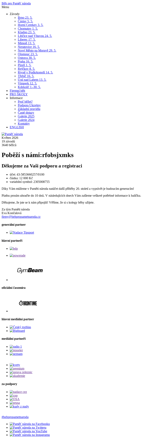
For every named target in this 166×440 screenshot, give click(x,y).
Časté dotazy (26, 112)
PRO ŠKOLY (19, 94)
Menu (5, 7)
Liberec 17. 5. (27, 39)
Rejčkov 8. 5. (26, 68)
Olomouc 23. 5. (28, 54)
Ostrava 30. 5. (27, 57)
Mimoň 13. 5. (26, 43)
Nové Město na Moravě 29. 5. (37, 50)
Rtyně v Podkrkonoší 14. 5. (35, 72)
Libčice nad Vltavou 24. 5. (35, 36)
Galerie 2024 (26, 120)
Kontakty (24, 123)
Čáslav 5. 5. (25, 21)
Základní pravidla (29, 109)
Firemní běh (17, 90)
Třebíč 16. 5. (26, 76)
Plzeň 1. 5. (24, 65)
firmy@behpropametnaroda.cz (21, 216)
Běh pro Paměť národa (16, 3)
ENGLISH (17, 127)
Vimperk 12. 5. (27, 83)
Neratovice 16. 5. (29, 47)
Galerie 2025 (26, 116)
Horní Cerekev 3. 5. (30, 25)
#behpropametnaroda (15, 417)
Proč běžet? (25, 101)
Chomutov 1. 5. (28, 28)
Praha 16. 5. (25, 61)
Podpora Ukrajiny (29, 105)
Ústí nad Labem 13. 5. (32, 79)
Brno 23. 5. (25, 17)
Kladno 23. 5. (26, 32)
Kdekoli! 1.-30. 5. (29, 87)
